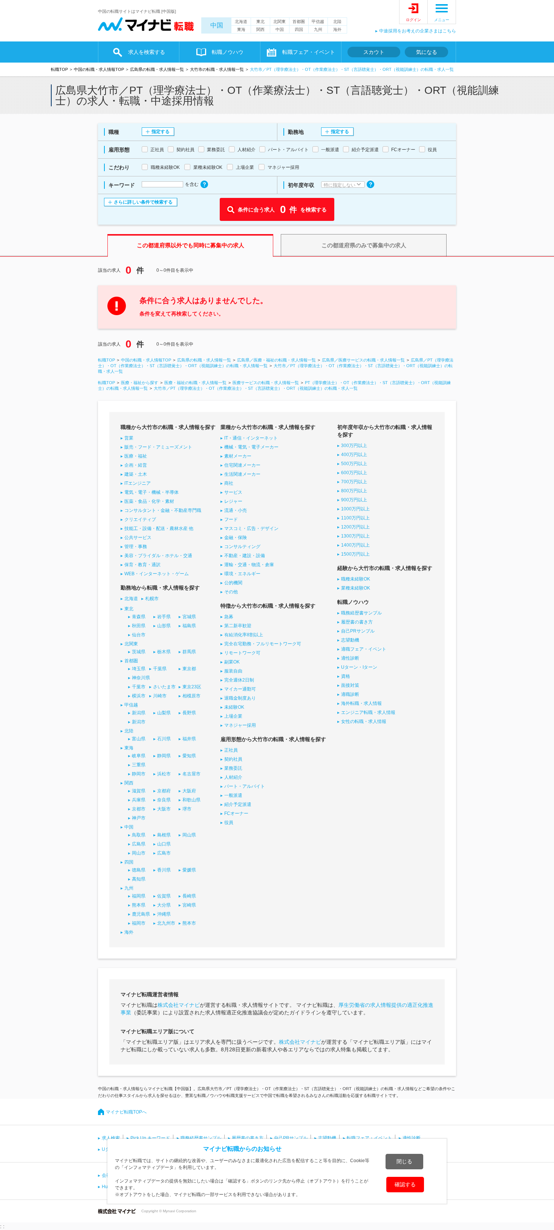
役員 (228, 822)
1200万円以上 (355, 527)
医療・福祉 (135, 456)
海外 (337, 29)
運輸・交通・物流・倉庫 (249, 564)
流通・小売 (235, 510)
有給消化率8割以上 (243, 634)
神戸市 (138, 818)
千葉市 (138, 686)
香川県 (164, 870)
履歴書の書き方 (357, 622)
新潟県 (138, 712)
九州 (318, 29)
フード (231, 519)
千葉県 (160, 668)
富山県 (138, 738)
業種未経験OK (355, 588)
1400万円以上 (355, 545)
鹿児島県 (141, 914)
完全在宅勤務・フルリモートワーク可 (262, 643)
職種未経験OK (355, 579)
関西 (260, 29)
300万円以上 (354, 445)
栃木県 (164, 651)
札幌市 (152, 598)
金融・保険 (235, 537)
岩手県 (164, 616)
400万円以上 (354, 454)
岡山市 (138, 853)
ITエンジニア (137, 483)
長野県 (189, 712)
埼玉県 (138, 668)
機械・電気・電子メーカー (251, 447)
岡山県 (189, 835)
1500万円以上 (355, 554)
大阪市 (164, 809)
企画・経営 (135, 465)
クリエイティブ (140, 519)
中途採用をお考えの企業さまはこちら (417, 31)
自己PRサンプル (358, 631)
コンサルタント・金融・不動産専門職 (162, 510)
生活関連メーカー (242, 474)
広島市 (164, 853)
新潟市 (138, 722)
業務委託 (233, 768)
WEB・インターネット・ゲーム (156, 573)
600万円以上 (354, 472)
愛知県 (189, 755)
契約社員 (233, 759)
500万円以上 (354, 463)
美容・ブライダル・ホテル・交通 (158, 555)
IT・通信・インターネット (251, 438)
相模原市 (191, 695)
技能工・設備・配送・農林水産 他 (158, 528)
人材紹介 (233, 777)
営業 (128, 438)
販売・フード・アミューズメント (158, 447)
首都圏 (298, 21)
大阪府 (189, 790)
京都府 (164, 790)
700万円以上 (354, 481)
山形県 (164, 625)
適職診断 (350, 694)
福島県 (189, 625)
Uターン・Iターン (359, 667)
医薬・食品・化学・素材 (149, 501)
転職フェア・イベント (369, 1138)
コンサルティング (242, 546)
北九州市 (166, 923)
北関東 (279, 21)
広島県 (138, 844)
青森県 (138, 616)
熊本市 (189, 923)
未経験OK (234, 707)
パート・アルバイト (244, 786)
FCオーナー (236, 813)
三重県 (138, 764)
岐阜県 (138, 755)
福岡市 (138, 923)
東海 (241, 29)
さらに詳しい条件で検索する (143, 202)
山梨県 (164, 712)
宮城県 (189, 616)
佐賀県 (164, 896)
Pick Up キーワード (150, 1138)
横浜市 (138, 695)
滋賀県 (138, 790)
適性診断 (350, 658)
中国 (216, 25)
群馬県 (189, 651)
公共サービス (138, 537)
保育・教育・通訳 (142, 564)
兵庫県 (138, 800)
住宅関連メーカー (242, 465)
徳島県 (138, 870)
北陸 (337, 21)
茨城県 (138, 651)
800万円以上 (354, 490)
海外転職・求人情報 (361, 703)
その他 (231, 591)
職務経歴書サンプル (361, 613)
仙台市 (138, 634)
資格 (345, 676)
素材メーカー (237, 456)
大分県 (164, 905)
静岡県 (164, 755)
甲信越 (318, 21)
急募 (228, 616)
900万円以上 (354, 499)
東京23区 (191, 686)
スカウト (373, 52)
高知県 (138, 879)
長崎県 (189, 896)
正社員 (231, 750)
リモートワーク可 (242, 653)
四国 (299, 29)
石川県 (164, 738)
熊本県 (138, 905)
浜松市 (164, 774)
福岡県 (138, 896)
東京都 (189, 668)
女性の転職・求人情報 (363, 721)
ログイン (413, 20)
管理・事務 (135, 546)
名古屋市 (191, 774)
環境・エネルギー (242, 573)
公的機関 (233, 582)
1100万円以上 (355, 518)
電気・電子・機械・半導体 (151, 492)
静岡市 (138, 774)
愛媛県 (189, 870)
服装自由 (233, 671)
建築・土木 (135, 474)
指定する (161, 131)
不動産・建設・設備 (244, 555)
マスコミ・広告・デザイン (251, 528)
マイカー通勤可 (240, 689)
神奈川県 (141, 677)
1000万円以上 (355, 509)
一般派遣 (233, 795)
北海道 (241, 21)
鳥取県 (138, 835)
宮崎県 (189, 905)
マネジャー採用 (240, 725)
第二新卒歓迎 (237, 625)
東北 (260, 21)
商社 (228, 483)
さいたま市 (164, 686)
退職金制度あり (240, 698)
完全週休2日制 (239, 680)
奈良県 (164, 800)
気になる (426, 52)
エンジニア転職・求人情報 (368, 712)
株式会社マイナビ (179, 1005)
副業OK (232, 662)
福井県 (189, 738)
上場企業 (233, 716)
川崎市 (160, 695)
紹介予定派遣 (237, 804)
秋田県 (138, 625)
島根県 (164, 835)
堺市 (186, 809)
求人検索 (111, 1138)
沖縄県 (164, 914)
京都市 (138, 809)
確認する (405, 1184)
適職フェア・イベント (363, 649)
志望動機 (350, 640)
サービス (233, 492)
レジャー (233, 501)
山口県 (164, 844)
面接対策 (350, 685)
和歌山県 (191, 800)
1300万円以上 (355, 536)
